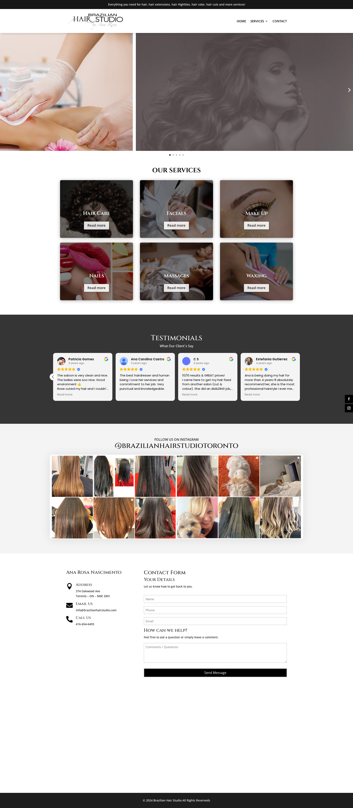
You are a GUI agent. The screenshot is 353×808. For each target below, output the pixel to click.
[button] (300, 377)
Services (257, 21)
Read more (96, 225)
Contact (280, 21)
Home (241, 21)
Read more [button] (127, 395)
